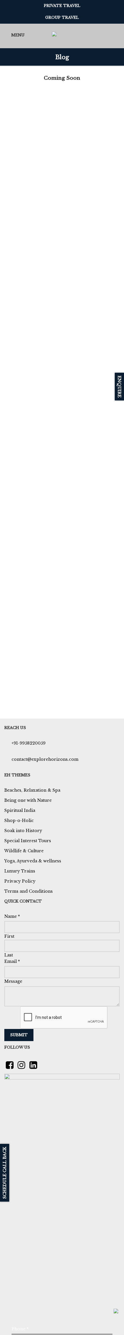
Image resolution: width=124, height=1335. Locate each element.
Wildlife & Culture (24, 850)
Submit (19, 1034)
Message (13, 981)
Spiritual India (19, 810)
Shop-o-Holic (19, 820)
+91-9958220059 (29, 743)
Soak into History (23, 830)
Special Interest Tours (27, 840)
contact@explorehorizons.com (45, 759)
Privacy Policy (19, 881)
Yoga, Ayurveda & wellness (32, 861)
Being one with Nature (28, 800)
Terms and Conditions (28, 891)
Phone (20, 1329)
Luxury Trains (19, 871)
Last (8, 955)
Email (12, 961)
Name (12, 916)
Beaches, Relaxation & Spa (32, 790)
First (9, 936)
